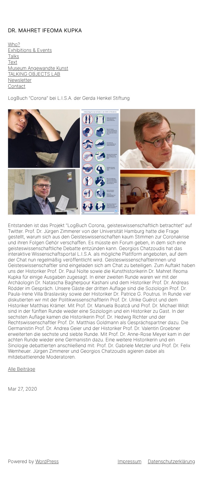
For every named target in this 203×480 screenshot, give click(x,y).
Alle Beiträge (21, 369)
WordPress (47, 461)
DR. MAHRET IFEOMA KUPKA (45, 30)
